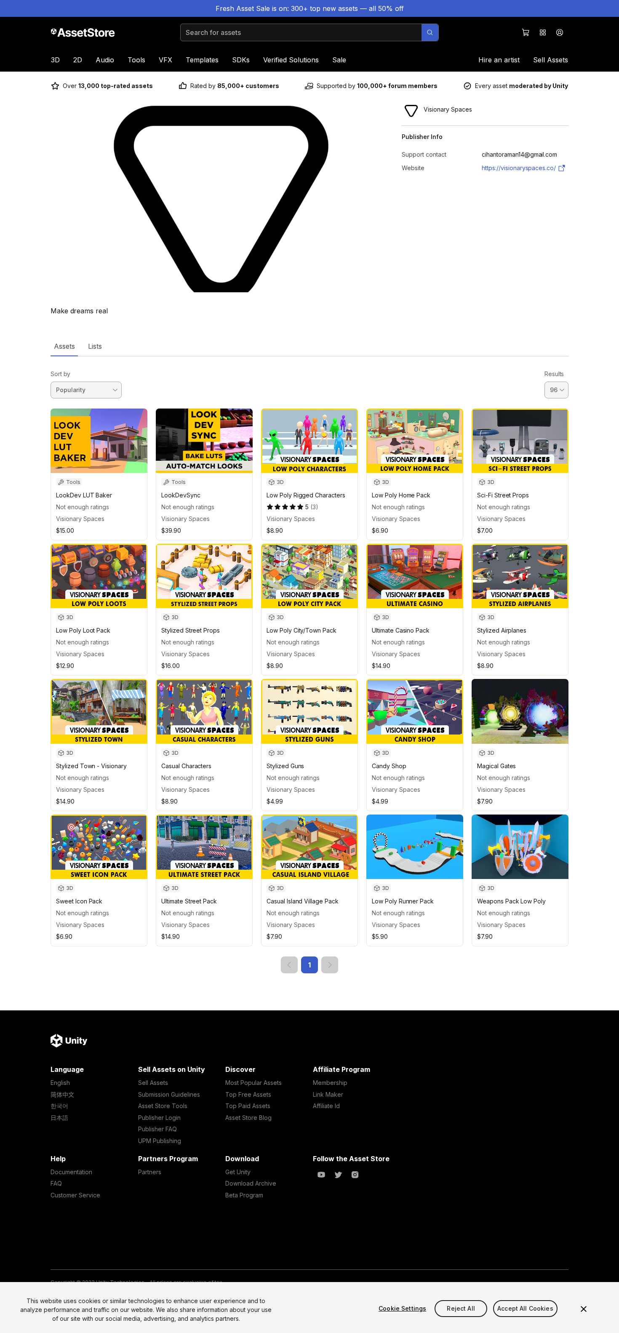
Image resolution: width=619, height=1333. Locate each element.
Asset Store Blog (248, 1117)
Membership (330, 1082)
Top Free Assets (248, 1094)
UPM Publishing (159, 1140)
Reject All (461, 1308)
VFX (165, 60)
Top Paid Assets (247, 1105)
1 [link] (309, 965)
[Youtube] (321, 1174)
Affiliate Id (326, 1105)
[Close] (584, 1309)
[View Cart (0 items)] (526, 32)
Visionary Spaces (80, 518)
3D (55, 60)
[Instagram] (355, 1174)
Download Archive (250, 1183)
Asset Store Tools (162, 1105)
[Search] (430, 32)
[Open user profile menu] (559, 32)
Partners (149, 1171)
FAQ (56, 1183)
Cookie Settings (402, 1308)
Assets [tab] (64, 346)
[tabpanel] (309, 664)
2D (77, 60)
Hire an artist (499, 60)
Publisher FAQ (157, 1129)
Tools (136, 60)
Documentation (71, 1171)
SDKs (241, 60)
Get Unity (238, 1171)
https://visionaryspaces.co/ (519, 167)
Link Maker (328, 1094)
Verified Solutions (291, 60)
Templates (202, 60)
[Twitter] (338, 1174)
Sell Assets (550, 60)
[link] (289, 964)
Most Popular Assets (253, 1082)
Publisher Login (159, 1117)
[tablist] (309, 346)
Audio (105, 60)
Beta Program (244, 1195)
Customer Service (75, 1195)
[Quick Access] (542, 32)
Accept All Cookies (525, 1308)
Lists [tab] (95, 346)
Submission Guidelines (169, 1094)
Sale (339, 60)
